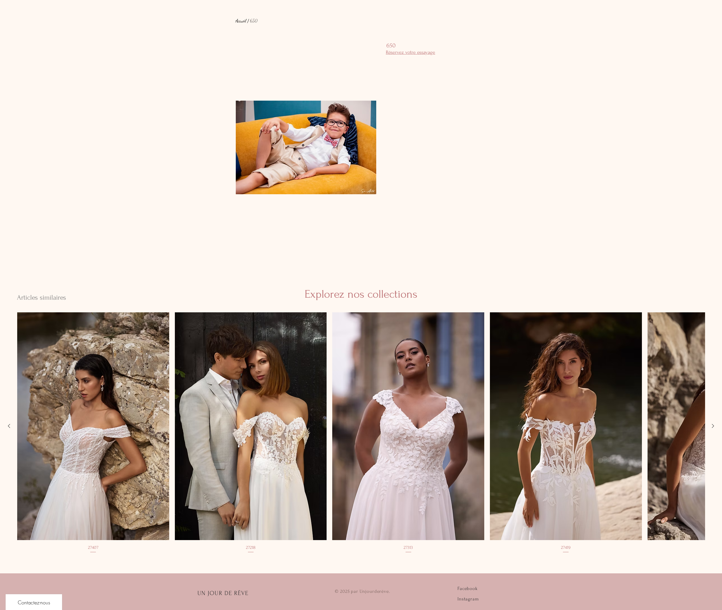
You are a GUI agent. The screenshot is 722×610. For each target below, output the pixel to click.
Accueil (240, 20)
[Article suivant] (713, 426)
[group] (361, 433)
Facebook (467, 588)
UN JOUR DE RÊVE (223, 593)
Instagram (468, 599)
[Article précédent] (9, 426)
